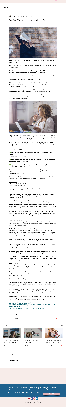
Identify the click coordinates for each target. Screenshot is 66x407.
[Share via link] (19, 314)
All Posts (6, 7)
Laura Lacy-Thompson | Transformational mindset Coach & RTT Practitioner (25, 1)
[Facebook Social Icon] (32, 398)
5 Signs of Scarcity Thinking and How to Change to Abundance (11, 341)
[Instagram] (34, 398)
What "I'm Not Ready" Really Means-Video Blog (32, 341)
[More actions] (56, 16)
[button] (61, 7)
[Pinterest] (29, 398)
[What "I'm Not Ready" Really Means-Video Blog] (33, 333)
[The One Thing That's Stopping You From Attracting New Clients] (54, 333)
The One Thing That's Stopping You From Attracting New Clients (53, 341)
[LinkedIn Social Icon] (37, 398)
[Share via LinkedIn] (16, 314)
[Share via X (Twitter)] (13, 314)
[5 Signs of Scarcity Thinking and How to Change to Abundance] (12, 333)
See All (62, 325)
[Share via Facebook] (9, 314)
